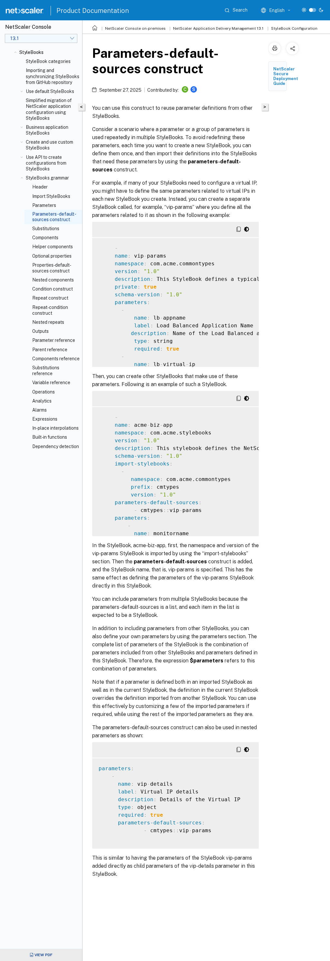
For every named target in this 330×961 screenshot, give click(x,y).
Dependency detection (55, 446)
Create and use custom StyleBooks (49, 144)
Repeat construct (50, 298)
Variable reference (51, 382)
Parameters (44, 205)
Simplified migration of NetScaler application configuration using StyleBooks (49, 109)
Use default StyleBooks (50, 91)
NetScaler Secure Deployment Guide (285, 76)
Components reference (56, 358)
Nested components (53, 279)
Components (45, 237)
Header (40, 186)
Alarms (39, 410)
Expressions (44, 419)
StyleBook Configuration (294, 28)
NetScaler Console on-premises (135, 28)
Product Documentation (92, 11)
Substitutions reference (45, 370)
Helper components (52, 246)
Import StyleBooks (51, 196)
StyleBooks (31, 52)
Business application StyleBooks (47, 130)
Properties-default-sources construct (51, 267)
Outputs (40, 331)
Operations (43, 391)
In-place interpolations (55, 428)
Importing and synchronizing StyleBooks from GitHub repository (52, 76)
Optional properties (52, 256)
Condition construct (52, 288)
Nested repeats (48, 322)
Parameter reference (53, 340)
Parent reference (49, 349)
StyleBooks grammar (47, 177)
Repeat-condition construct (50, 310)
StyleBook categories (48, 61)
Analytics (42, 401)
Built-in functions (49, 437)
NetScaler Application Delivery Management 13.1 (218, 28)
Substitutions (45, 228)
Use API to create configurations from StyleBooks (46, 163)
